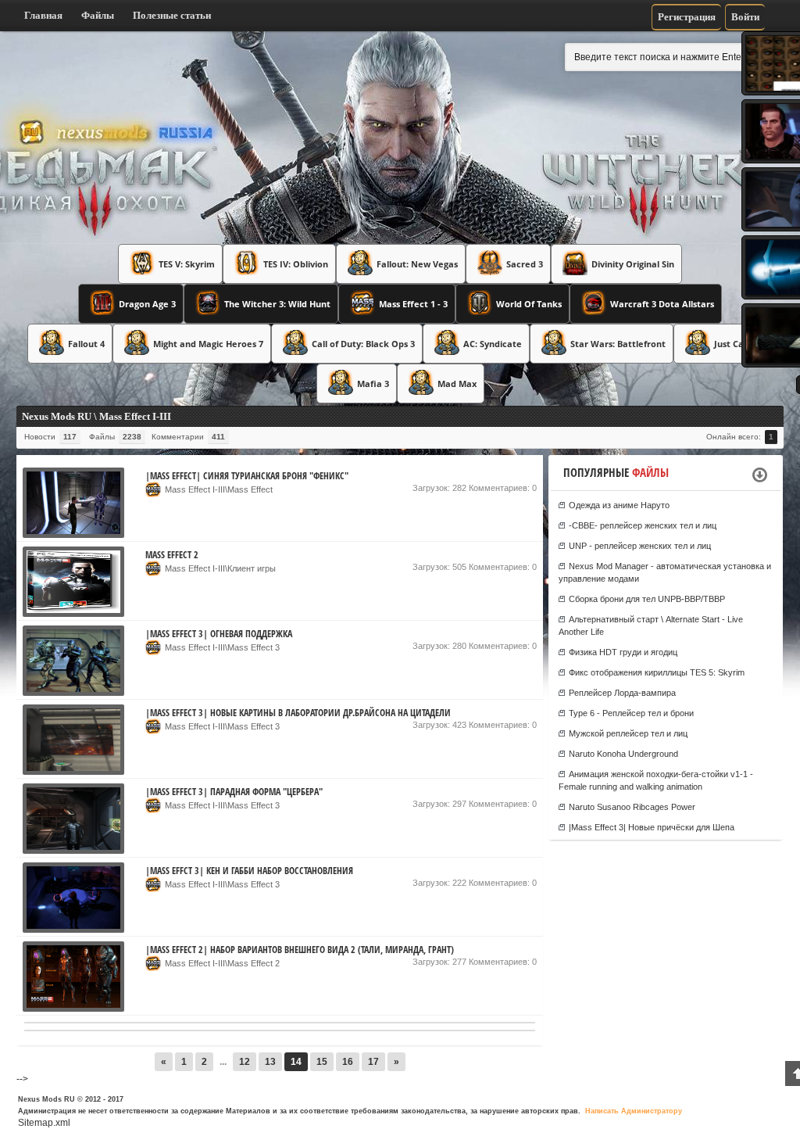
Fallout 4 (86, 343)
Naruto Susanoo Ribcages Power (632, 807)
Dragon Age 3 (147, 304)
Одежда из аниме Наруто (619, 505)
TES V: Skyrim (187, 264)
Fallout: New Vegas (417, 264)
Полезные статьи (172, 15)
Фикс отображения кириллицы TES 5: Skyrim (657, 672)
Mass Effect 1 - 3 (413, 304)
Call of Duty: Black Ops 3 (363, 343)
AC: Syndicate (492, 343)
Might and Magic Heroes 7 (208, 343)
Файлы (97, 15)
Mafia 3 (373, 383)
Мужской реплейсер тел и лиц (628, 733)
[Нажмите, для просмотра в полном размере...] (73, 534)
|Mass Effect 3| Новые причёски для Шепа (651, 827)
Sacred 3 (524, 264)
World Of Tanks (529, 304)
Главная (43, 15)
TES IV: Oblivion (295, 264)
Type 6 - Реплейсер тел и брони (631, 713)
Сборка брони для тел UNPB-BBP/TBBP (647, 599)
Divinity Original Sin (632, 264)
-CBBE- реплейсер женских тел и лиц (642, 525)
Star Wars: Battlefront (618, 343)
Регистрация (687, 17)
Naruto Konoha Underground (623, 753)
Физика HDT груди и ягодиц (623, 652)
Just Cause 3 (740, 343)
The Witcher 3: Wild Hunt (277, 304)
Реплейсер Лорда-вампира (622, 692)
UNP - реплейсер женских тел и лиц (640, 545)
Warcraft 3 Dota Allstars (662, 304)
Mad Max (457, 383)
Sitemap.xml (44, 1122)
